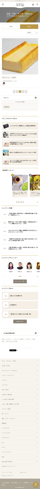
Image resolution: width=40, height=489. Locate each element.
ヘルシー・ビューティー (8, 375)
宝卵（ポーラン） (6, 77)
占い (3, 442)
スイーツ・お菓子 (6, 409)
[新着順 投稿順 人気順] (32, 32)
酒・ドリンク (5, 413)
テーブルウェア (6, 428)
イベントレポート (6, 433)
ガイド (3, 447)
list (17, 350)
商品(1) (29, 26)
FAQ (3, 485)
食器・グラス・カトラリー (8, 418)
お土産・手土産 (6, 365)
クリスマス (4, 385)
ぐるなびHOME (5, 482)
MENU (3, 4)
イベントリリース (6, 452)
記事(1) (11, 26)
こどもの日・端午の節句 (8, 399)
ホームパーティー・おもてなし (9, 370)
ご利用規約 (25, 482)
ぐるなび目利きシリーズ (16, 482)
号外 (3, 457)
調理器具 (4, 423)
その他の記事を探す (9, 333)
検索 (37, 4)
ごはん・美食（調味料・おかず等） (11, 404)
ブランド (6, 98)
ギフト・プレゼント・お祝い (9, 361)
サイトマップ (33, 482)
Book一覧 (22, 472)
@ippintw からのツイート (9, 466)
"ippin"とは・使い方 (7, 475)
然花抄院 (14, 77)
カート (33, 4)
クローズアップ (6, 437)
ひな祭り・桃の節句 (7, 394)
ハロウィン (4, 380)
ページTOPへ (20, 346)
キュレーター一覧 (6, 472)
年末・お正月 (5, 389)
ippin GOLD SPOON (7, 461)
